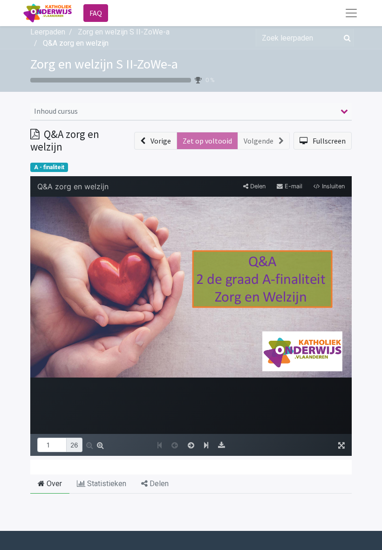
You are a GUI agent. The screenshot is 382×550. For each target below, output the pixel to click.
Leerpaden (47, 32)
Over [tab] (53, 483)
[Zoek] (345, 38)
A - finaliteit (49, 167)
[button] (155, 141)
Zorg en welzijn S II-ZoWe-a (104, 63)
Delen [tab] (158, 483)
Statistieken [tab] (105, 483)
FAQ (95, 13)
